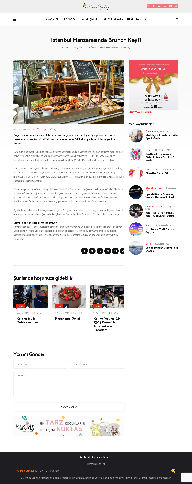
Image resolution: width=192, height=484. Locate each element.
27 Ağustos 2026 (161, 131)
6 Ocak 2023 (22, 313)
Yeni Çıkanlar (152, 169)
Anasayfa (65, 47)
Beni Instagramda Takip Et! (98, 457)
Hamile (149, 150)
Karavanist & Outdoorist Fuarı (28, 320)
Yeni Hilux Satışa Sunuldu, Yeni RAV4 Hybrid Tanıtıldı (160, 215)
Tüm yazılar (78, 47)
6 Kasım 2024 (28, 129)
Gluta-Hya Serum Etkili (158, 173)
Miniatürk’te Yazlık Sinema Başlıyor (160, 231)
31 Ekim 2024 (99, 313)
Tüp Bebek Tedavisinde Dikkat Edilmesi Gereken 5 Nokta (160, 157)
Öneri (93, 47)
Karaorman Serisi (67, 319)
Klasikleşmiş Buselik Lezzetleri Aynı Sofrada (162, 137)
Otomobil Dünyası (154, 188)
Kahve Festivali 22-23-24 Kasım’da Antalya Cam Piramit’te (106, 324)
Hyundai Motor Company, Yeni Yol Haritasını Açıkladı (160, 196)
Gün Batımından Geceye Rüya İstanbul (162, 249)
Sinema (149, 225)
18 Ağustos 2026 (163, 225)
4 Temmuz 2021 (62, 313)
